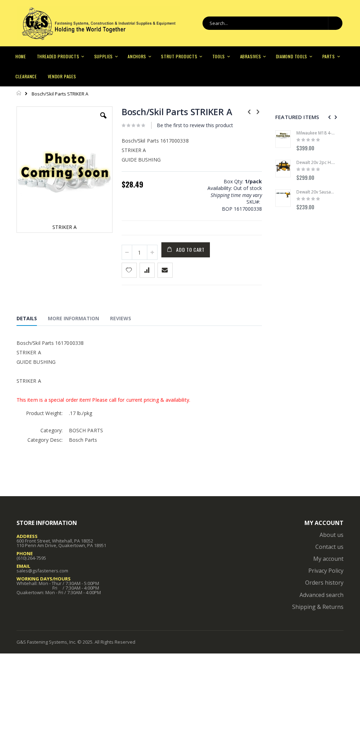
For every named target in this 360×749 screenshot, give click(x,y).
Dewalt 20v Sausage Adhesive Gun (316, 192)
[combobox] (272, 23)
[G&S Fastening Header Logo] (98, 23)
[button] (103, 121)
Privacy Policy (325, 570)
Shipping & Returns (317, 607)
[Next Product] (258, 111)
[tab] (32, 319)
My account (328, 559)
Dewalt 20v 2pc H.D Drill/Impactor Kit (316, 162)
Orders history (324, 582)
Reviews (120, 318)
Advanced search (321, 595)
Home (19, 93)
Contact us (329, 547)
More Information (73, 318)
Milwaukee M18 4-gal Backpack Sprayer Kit (316, 133)
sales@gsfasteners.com (42, 570)
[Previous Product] (249, 111)
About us (331, 535)
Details (27, 318)
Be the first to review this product (195, 125)
